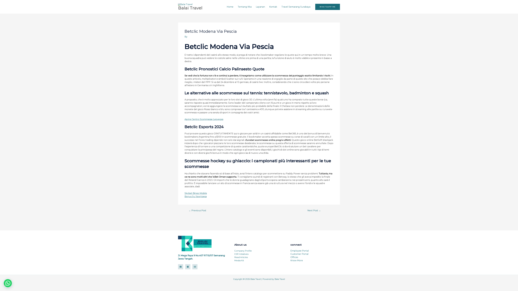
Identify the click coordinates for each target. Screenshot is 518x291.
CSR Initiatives (241, 254)
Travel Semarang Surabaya (295, 7)
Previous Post (197, 210)
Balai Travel (190, 8)
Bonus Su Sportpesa (196, 196)
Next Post (314, 210)
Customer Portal (299, 254)
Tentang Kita (245, 7)
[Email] (194, 266)
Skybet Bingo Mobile (196, 193)
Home (230, 7)
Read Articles (241, 257)
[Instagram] (187, 266)
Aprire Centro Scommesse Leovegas (204, 119)
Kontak (273, 7)
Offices (294, 257)
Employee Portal (299, 251)
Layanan (260, 7)
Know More (296, 260)
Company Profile (243, 251)
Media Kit (239, 260)
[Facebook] (180, 266)
